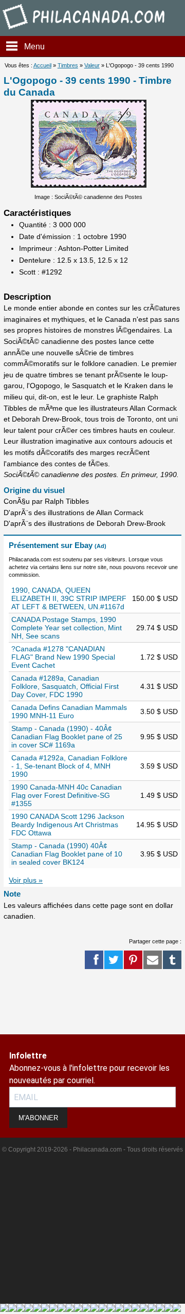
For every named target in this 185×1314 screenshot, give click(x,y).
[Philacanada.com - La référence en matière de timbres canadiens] (84, 31)
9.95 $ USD (159, 737)
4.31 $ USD (159, 686)
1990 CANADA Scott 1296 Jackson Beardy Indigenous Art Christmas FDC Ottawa (67, 824)
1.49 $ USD (159, 795)
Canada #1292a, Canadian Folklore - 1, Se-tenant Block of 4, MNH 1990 (69, 766)
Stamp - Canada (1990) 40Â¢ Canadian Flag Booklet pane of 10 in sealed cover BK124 (66, 854)
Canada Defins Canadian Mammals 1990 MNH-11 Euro (69, 711)
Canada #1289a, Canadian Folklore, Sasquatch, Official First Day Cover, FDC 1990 (65, 686)
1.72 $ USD (159, 657)
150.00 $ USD (155, 598)
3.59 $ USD (159, 766)
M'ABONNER (38, 1118)
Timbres (68, 65)
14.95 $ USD (157, 824)
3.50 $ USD (159, 711)
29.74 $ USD (157, 628)
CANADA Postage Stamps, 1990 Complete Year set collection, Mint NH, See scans (66, 627)
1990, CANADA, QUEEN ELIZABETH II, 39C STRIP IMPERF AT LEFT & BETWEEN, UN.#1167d (68, 598)
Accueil (42, 65)
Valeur (92, 65)
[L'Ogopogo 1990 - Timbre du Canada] (88, 185)
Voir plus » (26, 880)
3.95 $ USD (159, 854)
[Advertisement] (41, 1002)
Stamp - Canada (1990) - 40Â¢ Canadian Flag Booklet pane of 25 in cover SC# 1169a (66, 736)
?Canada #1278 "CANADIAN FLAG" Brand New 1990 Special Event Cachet (63, 657)
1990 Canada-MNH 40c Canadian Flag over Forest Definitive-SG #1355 (66, 795)
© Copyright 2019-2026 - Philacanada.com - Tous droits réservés (92, 1149)
